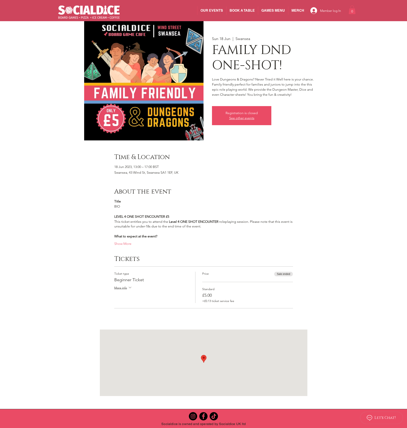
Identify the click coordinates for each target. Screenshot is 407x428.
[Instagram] (193, 416)
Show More (122, 244)
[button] (352, 10)
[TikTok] (214, 416)
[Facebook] (203, 416)
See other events (241, 118)
